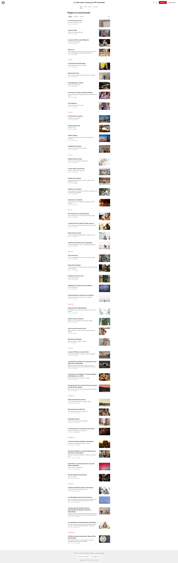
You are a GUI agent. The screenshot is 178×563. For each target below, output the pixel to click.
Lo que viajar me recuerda (76, 168)
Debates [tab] (82, 16)
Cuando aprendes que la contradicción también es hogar (81, 215)
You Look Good (73, 255)
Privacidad (86, 553)
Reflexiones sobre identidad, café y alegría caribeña (80, 320)
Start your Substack (84, 556)
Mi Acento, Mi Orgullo (75, 339)
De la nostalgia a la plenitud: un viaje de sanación (79, 401)
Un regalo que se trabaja (74, 118)
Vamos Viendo (72, 135)
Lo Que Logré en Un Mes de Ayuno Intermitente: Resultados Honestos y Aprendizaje (79, 509)
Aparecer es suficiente (75, 200)
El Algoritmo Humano (74, 146)
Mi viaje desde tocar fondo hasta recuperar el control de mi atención (82, 310)
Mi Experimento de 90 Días (76, 409)
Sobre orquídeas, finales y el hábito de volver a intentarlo (81, 75)
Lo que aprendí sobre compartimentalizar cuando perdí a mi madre (82, 95)
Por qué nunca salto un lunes (75, 22)
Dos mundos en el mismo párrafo (78, 213)
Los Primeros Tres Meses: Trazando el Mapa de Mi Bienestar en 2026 (82, 375)
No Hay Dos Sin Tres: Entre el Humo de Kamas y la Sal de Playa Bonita (82, 386)
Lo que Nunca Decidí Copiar (77, 63)
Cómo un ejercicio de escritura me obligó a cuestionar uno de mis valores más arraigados (82, 191)
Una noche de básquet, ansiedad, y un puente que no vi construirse (81, 138)
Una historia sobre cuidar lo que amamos (78, 161)
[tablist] (76, 16)
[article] (89, 23)
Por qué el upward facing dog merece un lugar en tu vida (81, 235)
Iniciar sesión (171, 2)
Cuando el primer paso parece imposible (77, 421)
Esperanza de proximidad (74, 42)
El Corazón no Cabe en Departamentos (80, 92)
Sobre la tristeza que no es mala (75, 105)
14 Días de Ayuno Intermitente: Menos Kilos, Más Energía (82, 537)
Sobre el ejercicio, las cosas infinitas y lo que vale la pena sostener (81, 331)
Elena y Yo (71, 49)
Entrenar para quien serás (74, 84)
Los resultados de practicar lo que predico (78, 411)
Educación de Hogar (74, 265)
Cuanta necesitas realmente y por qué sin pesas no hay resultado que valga (81, 181)
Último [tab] (70, 16)
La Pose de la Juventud (75, 116)
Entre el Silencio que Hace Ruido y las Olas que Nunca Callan (82, 389)
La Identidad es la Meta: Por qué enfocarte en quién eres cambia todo (82, 362)
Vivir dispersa (72, 103)
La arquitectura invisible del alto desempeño (82, 522)
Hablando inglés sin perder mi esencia (77, 341)
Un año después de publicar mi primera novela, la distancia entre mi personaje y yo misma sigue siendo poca (82, 52)
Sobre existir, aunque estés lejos (75, 32)
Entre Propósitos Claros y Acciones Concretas (78, 378)
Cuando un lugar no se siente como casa (77, 489)
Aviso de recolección (100, 553)
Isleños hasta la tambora (76, 319)
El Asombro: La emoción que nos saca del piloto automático (81, 464)
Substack (82, 560)
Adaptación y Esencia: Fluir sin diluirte (80, 285)
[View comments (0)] (78, 26)
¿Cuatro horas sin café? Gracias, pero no (81, 223)
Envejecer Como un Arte (75, 276)
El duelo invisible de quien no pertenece (80, 487)
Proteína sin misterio (74, 178)
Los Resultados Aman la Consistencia (80, 497)
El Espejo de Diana (74, 419)
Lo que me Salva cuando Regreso (78, 40)
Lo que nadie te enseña (73, 277)
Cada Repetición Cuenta (75, 83)
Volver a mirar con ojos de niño (75, 467)
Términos (92, 553)
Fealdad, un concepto (75, 189)
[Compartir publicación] (156, 2)
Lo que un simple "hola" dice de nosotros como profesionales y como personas (82, 267)
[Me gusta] (69, 248)
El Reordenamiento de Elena (77, 399)
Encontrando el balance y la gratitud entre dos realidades (81, 354)
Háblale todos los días (75, 159)
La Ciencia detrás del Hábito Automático (80, 441)
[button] (81, 6)
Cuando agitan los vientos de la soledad (80, 295)
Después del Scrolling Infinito (77, 308)
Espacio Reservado (74, 126)
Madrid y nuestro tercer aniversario (76, 170)
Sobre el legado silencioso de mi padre (77, 65)
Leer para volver (72, 127)
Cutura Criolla (72, 30)
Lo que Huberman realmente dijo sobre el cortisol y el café (82, 225)
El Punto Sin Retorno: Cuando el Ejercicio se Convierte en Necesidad (82, 452)
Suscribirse (163, 2)
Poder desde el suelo (74, 233)
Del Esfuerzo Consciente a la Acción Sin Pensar (79, 443)
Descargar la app (96, 556)
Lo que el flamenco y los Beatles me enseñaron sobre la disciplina (81, 202)
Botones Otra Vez (73, 73)
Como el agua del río (73, 287)
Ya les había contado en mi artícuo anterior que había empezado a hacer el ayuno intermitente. (80, 540)
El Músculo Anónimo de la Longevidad (80, 243)
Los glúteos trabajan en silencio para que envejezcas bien (81, 244)
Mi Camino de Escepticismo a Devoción (77, 430)
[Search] (153, 2)
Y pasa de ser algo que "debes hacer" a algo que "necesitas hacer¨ (82, 455)
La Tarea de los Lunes (75, 20)
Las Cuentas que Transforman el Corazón (81, 428)
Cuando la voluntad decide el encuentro (77, 148)
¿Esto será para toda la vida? (77, 328)
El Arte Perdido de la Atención (77, 475)
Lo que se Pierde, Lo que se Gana (78, 352)
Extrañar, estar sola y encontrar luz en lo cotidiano (80, 297)
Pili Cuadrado (75, 24)
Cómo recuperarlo (72, 476)
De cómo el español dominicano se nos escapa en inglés (81, 257)
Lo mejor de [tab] (76, 16)
